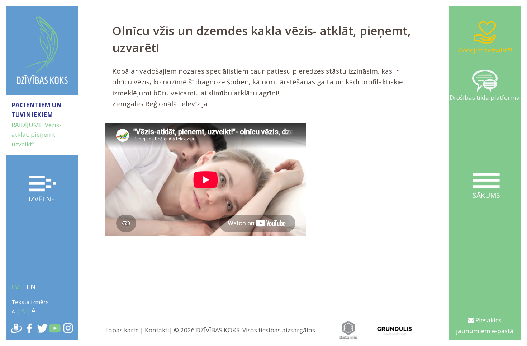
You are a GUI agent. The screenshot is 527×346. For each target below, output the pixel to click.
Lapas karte (122, 330)
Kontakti (157, 330)
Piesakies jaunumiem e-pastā (484, 325)
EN (31, 286)
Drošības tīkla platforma (485, 97)
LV (15, 286)
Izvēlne (42, 199)
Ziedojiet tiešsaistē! (484, 50)
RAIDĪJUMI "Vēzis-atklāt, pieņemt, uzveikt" (36, 135)
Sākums (486, 195)
